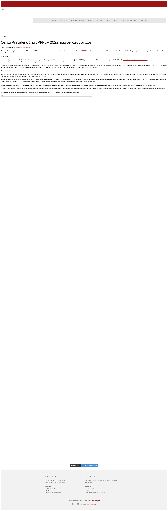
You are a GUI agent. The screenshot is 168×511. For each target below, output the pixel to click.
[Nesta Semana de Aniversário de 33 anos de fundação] (21, 207)
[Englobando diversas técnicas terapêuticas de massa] (146, 433)
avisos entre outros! (24, 47)
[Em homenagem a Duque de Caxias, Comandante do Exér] (104, 387)
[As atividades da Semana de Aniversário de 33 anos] (104, 259)
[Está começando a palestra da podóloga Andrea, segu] (63, 406)
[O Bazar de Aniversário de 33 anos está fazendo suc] (63, 374)
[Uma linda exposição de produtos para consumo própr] (146, 322)
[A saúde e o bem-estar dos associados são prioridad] (63, 253)
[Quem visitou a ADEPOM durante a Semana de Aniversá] (63, 203)
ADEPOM (6, 47)
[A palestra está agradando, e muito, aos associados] (21, 411)
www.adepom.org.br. (93, 501)
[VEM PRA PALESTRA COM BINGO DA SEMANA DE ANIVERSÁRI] (104, 425)
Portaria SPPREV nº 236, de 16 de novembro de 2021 (92, 51)
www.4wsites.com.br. (89, 504)
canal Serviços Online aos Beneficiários (135, 60)
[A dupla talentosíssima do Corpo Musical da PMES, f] (21, 376)
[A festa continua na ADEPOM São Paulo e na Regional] (104, 339)
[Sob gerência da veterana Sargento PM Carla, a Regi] (146, 381)
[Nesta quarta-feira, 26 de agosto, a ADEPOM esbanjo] (146, 273)
